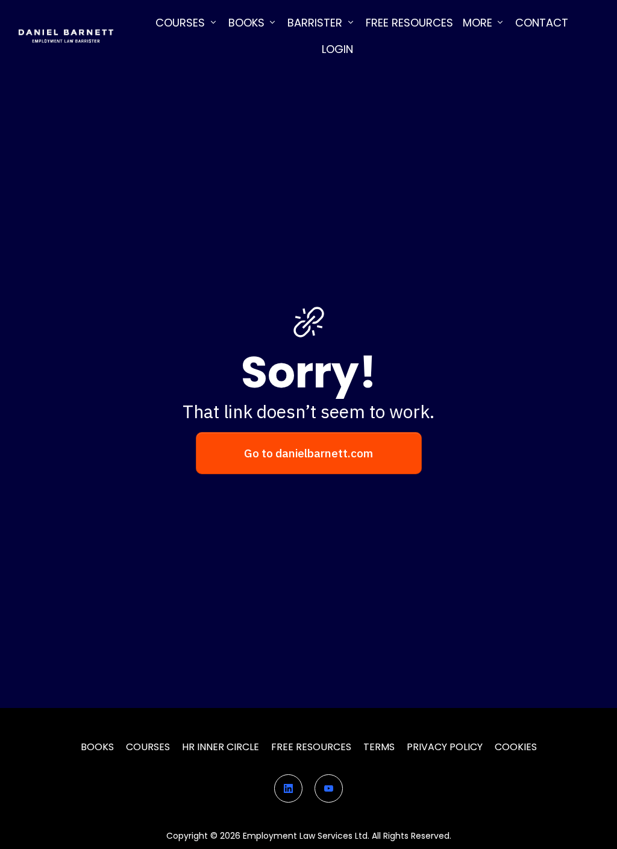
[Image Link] (65, 35)
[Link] (288, 788)
